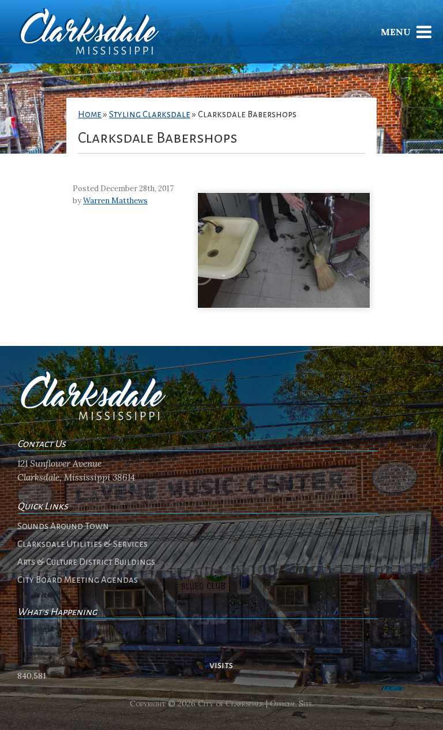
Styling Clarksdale (149, 114)
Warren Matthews (115, 201)
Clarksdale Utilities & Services (82, 544)
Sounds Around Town (63, 526)
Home (90, 114)
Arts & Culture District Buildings (86, 562)
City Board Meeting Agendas (77, 579)
